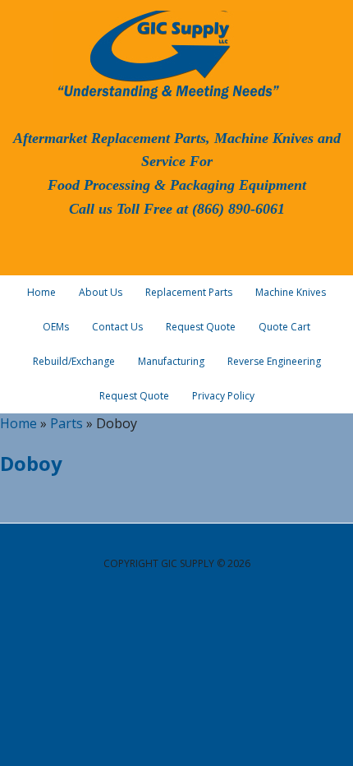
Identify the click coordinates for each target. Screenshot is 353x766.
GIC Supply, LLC (167, 53)
